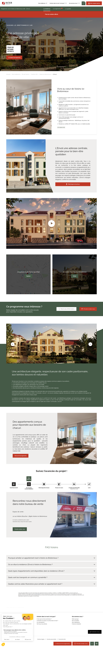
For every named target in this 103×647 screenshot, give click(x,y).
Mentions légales (40, 639)
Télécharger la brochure (74, 184)
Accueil (8, 74)
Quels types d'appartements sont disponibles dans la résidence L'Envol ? (36, 571)
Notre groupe (75, 619)
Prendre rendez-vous (89, 309)
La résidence (46, 8)
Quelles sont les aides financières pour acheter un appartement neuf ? (35, 584)
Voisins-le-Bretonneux (45, 74)
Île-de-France (25, 74)
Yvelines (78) (34, 74)
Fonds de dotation (76, 624)
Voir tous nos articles (42, 624)
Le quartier (68, 8)
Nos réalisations (76, 622)
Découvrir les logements (21, 455)
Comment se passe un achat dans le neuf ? (47, 620)
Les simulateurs (40, 622)
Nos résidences (16, 74)
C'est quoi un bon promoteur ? (44, 619)
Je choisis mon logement (14, 57)
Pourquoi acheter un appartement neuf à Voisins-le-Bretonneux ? (33, 558)
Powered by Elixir (62, 639)
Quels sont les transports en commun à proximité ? (27, 577)
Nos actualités (75, 620)
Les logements (57, 8)
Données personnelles (51, 639)
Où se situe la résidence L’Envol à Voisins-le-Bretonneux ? (30, 564)
